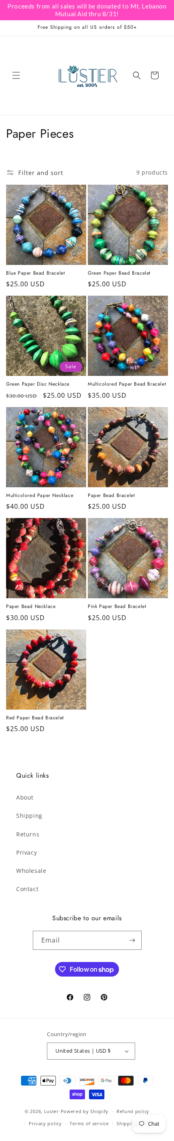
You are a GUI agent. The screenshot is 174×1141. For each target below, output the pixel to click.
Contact (27, 889)
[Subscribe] (132, 940)
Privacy (26, 852)
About (25, 797)
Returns (27, 834)
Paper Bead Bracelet (111, 496)
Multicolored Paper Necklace (39, 496)
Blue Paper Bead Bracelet (35, 273)
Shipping (29, 815)
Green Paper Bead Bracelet (119, 273)
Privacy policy (45, 1123)
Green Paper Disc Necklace (38, 384)
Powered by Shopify (85, 1111)
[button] (16, 75)
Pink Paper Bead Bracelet (117, 607)
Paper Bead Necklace (30, 607)
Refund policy (133, 1111)
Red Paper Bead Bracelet (35, 718)
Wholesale (31, 870)
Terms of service (89, 1123)
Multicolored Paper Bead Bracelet (127, 384)
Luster (52, 1111)
